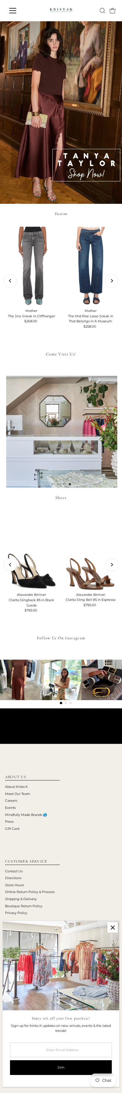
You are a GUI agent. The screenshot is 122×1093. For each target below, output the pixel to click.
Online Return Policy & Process (29, 892)
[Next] (111, 280)
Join (60, 1067)
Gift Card (12, 829)
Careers (11, 800)
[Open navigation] (18, 10)
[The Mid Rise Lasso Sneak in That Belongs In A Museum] (90, 266)
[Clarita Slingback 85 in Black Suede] (31, 550)
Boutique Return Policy (23, 906)
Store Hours (14, 885)
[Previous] (10, 280)
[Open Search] (102, 10)
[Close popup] (112, 927)
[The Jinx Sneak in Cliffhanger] (31, 266)
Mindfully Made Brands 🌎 (26, 815)
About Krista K (16, 787)
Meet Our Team (17, 794)
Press (9, 821)
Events (10, 808)
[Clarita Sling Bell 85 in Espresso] (90, 550)
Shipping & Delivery (21, 899)
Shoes (61, 497)
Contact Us (14, 871)
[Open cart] (112, 10)
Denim (61, 213)
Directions (13, 878)
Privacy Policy (16, 913)
